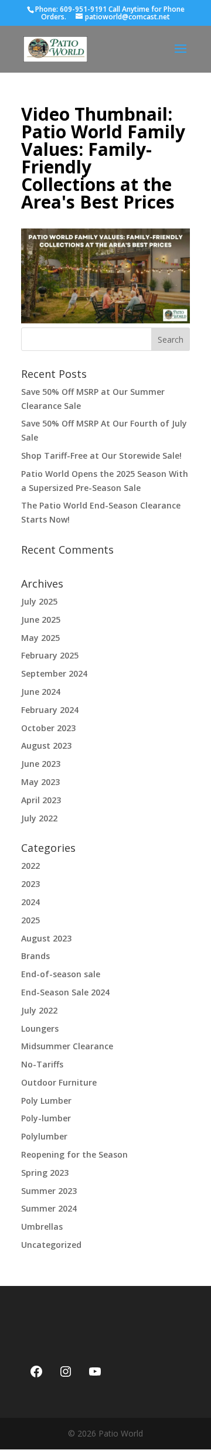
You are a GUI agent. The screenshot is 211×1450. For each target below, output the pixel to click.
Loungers (40, 1028)
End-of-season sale (60, 974)
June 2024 (40, 691)
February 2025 (50, 655)
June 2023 (40, 763)
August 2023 (46, 745)
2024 (30, 901)
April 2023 (41, 800)
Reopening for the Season (74, 1154)
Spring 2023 (45, 1172)
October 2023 (48, 727)
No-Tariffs (42, 1064)
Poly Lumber (46, 1100)
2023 (30, 883)
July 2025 (39, 601)
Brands (35, 955)
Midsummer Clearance (67, 1046)
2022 (30, 865)
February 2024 (50, 709)
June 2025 (40, 619)
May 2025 (40, 637)
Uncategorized (51, 1244)
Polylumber (44, 1136)
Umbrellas (42, 1226)
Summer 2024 (49, 1208)
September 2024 (54, 673)
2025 (30, 920)
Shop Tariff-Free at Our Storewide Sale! (101, 455)
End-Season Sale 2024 (65, 992)
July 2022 (39, 818)
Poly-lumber (46, 1118)
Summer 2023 (49, 1190)
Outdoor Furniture (59, 1082)
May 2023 (40, 781)
